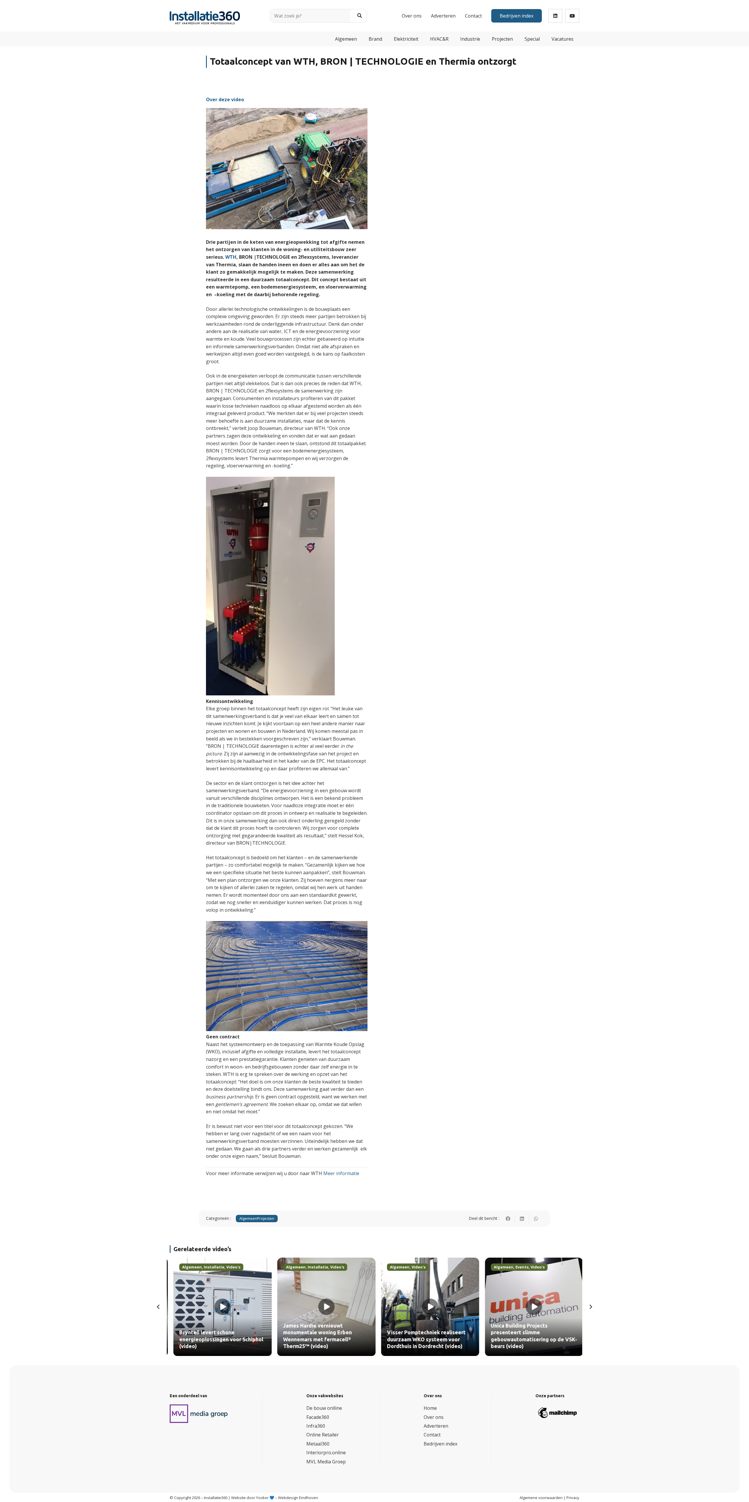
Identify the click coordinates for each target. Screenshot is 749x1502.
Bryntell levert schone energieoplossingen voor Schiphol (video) (218, 1340)
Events (518, 1267)
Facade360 (317, 1417)
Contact (432, 1434)
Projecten (265, 1218)
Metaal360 (317, 1444)
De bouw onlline (324, 1408)
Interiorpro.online (326, 1452)
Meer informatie (341, 1173)
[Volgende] (590, 1307)
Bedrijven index (440, 1444)
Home (430, 1408)
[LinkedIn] (555, 16)
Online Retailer (322, 1434)
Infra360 (315, 1426)
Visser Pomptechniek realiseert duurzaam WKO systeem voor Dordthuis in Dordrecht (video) (422, 1340)
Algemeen (248, 1218)
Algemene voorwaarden (541, 1497)
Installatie (210, 1267)
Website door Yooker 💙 (252, 1497)
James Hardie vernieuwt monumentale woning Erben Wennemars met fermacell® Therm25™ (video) (313, 1336)
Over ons (434, 1417)
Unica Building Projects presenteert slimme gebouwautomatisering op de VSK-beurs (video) (530, 1336)
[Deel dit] (508, 1218)
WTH (230, 257)
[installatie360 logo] (205, 14)
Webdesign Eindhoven (298, 1497)
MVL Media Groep (326, 1461)
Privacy (572, 1497)
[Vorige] (158, 1307)
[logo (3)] (199, 1413)
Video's (230, 1267)
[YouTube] (572, 16)
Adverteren (436, 1426)
